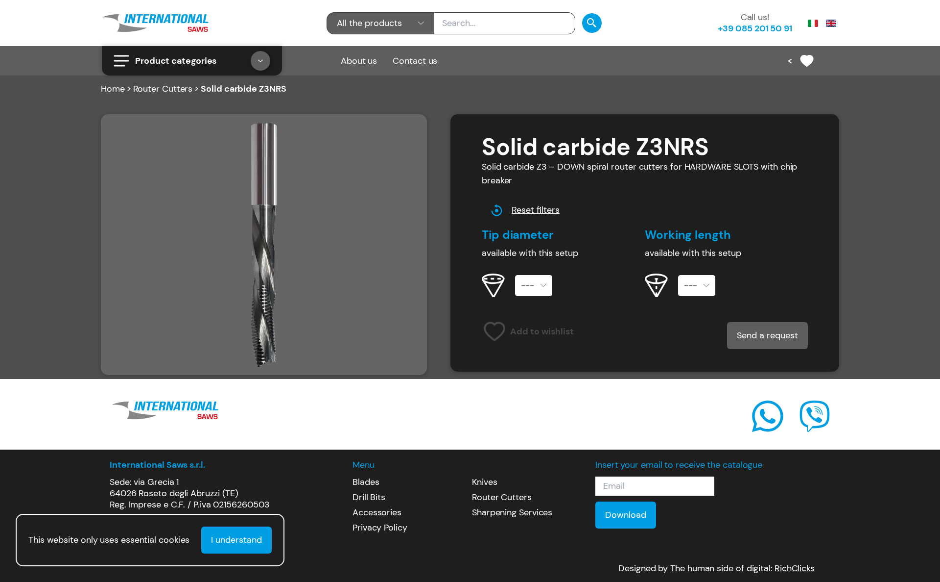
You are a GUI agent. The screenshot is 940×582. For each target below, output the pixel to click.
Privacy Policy (379, 527)
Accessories (376, 512)
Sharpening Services (512, 512)
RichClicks (795, 568)
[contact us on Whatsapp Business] (767, 416)
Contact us (415, 61)
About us (359, 61)
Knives (484, 482)
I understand (236, 540)
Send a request (767, 335)
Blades (365, 482)
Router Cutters (163, 89)
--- (527, 285)
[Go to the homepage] (155, 23)
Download (625, 515)
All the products (369, 23)
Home (113, 89)
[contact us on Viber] (814, 416)
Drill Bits (368, 497)
